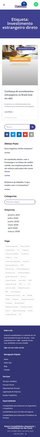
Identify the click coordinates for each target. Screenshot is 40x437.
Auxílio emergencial (12, 246)
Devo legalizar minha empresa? (18, 148)
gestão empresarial (12, 276)
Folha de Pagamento (23, 269)
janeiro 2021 (14, 215)
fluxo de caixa (10, 269)
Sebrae (8, 311)
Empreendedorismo (12, 265)
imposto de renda (11, 284)
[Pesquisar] (32, 127)
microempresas (15, 292)
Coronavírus (25, 254)
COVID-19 (9, 258)
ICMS (30, 280)
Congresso (25, 250)
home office (22, 280)
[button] (4, 4)
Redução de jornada (12, 307)
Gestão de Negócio (24, 273)
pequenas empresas (27, 299)
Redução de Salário (26, 307)
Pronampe (9, 303)
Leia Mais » (8, 112)
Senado (30, 311)
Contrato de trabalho (12, 254)
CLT (18, 250)
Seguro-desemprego (19, 311)
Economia (26, 261)
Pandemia (16, 299)
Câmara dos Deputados (13, 261)
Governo (23, 276)
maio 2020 (13, 225)
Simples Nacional (11, 314)
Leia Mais (7, 153)
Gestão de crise (10, 273)
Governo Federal (11, 280)
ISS (29, 284)
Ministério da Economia (13, 295)
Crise (15, 258)
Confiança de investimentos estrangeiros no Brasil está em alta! (19, 95)
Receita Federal (19, 303)
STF (20, 314)
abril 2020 (13, 228)
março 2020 (14, 231)
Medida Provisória (23, 288)
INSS (20, 284)
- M (20, 434)
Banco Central (24, 246)
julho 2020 (13, 218)
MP (24, 295)
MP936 (8, 299)
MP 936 (29, 295)
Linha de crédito (10, 288)
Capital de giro (10, 250)
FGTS (22, 265)
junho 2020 (13, 221)
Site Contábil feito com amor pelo (20, 431)
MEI (7, 292)
